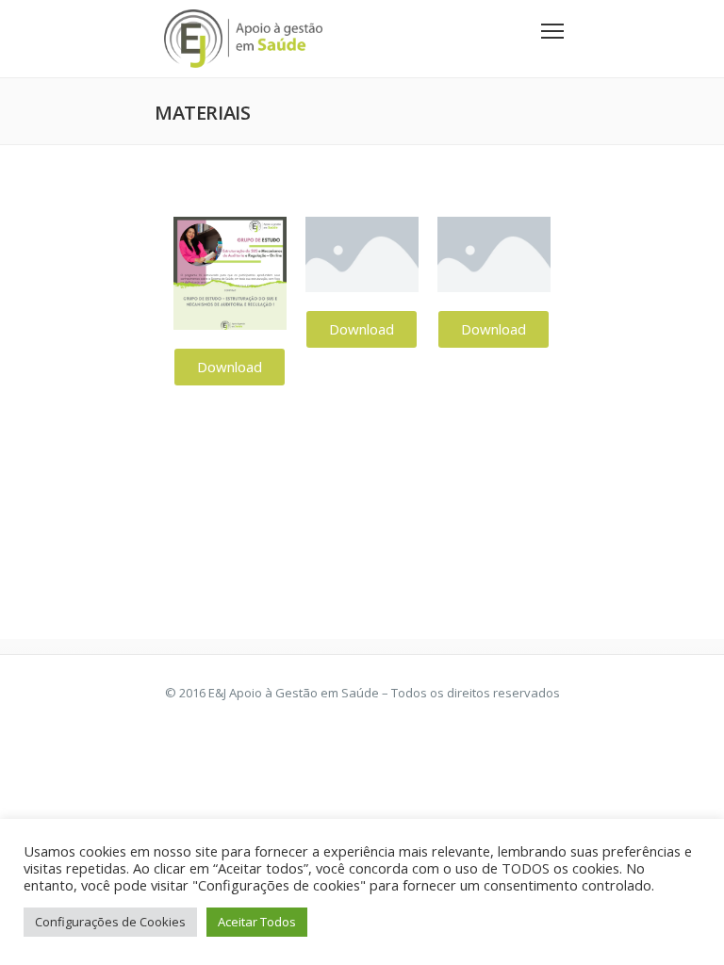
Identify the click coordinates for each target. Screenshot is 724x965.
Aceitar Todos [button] (257, 921)
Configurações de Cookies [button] (110, 921)
